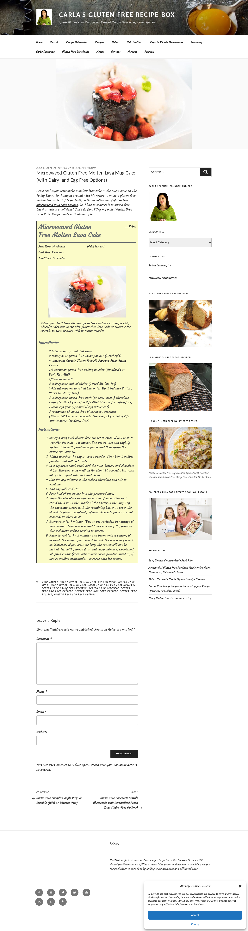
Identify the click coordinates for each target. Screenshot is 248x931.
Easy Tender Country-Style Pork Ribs (171, 560)
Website (41, 732)
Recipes (99, 42)
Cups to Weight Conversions (166, 42)
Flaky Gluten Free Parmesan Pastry (170, 598)
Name (41, 691)
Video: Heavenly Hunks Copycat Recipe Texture (177, 579)
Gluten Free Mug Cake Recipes (96, 591)
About (100, 51)
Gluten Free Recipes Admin (77, 167)
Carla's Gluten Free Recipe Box (117, 15)
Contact (115, 51)
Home (39, 42)
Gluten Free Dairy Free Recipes (64, 588)
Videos (116, 42)
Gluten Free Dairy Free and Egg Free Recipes (102, 585)
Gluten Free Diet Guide (75, 51)
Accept (195, 915)
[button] (240, 886)
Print (132, 226)
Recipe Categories (76, 42)
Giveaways (197, 42)
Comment (44, 639)
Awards (132, 51)
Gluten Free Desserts (104, 588)
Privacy (195, 924)
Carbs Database (45, 51)
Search (54, 42)
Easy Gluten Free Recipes (60, 581)
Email (41, 712)
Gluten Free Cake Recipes (98, 581)
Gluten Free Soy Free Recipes (75, 594)
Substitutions (135, 42)
